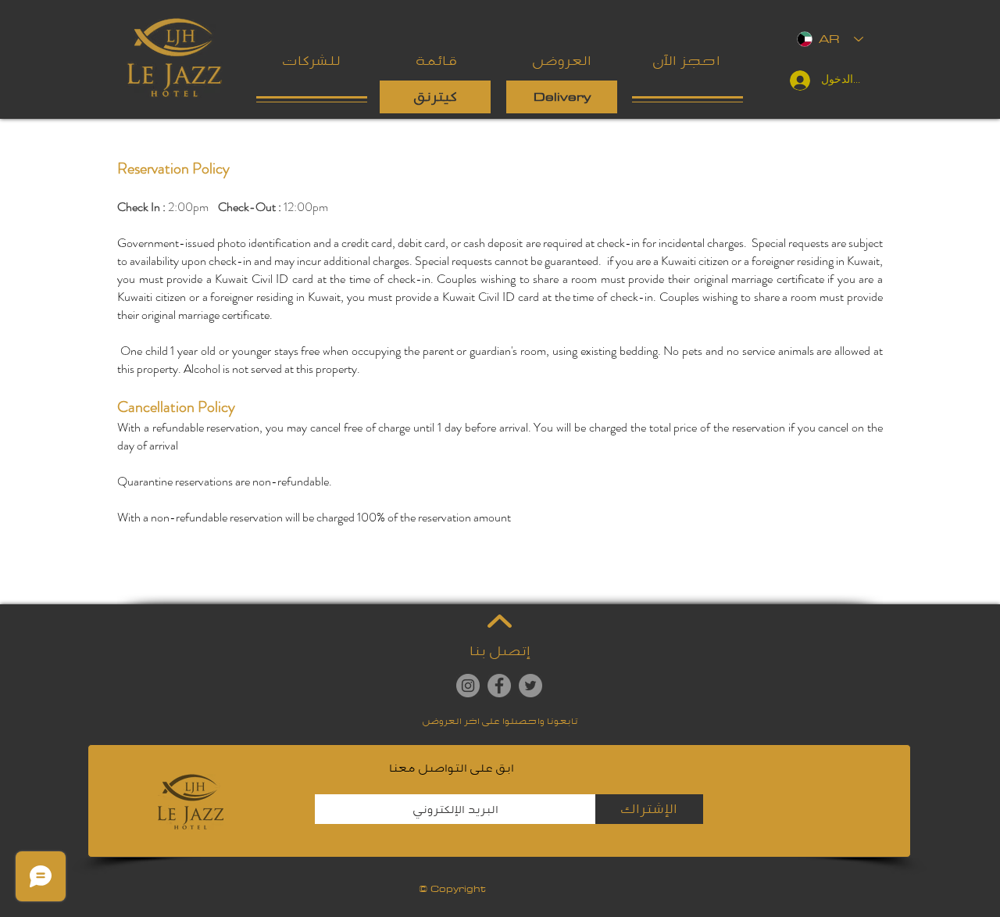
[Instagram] (468, 685)
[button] (436, 61)
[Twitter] (530, 685)
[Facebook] (499, 685)
